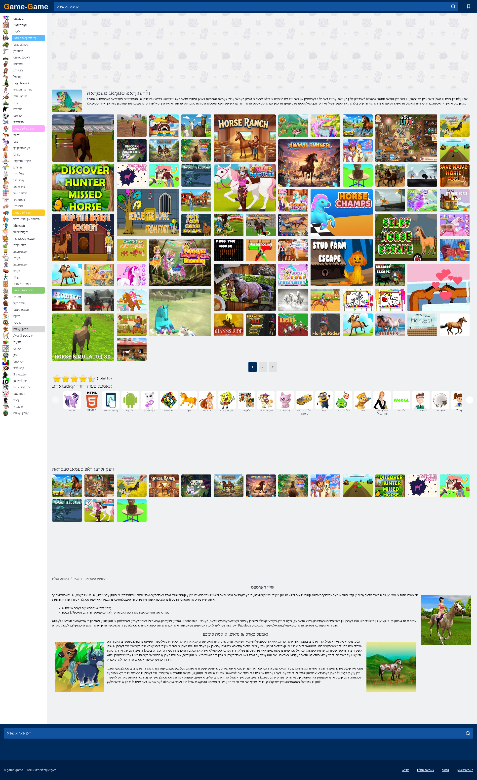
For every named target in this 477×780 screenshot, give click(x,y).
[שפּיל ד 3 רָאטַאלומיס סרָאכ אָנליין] (83, 337)
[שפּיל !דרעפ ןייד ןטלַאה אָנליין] (422, 324)
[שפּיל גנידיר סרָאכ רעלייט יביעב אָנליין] (99, 275)
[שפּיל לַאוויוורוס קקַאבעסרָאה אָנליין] (390, 200)
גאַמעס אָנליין (425, 770)
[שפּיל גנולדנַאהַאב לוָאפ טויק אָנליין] (293, 275)
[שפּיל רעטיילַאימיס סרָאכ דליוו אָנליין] (358, 125)
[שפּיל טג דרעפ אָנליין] (438, 287)
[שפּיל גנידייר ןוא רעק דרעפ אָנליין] (325, 300)
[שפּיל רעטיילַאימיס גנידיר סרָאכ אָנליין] (99, 300)
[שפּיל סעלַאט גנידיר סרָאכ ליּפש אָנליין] (67, 275)
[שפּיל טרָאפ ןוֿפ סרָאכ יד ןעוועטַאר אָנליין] (148, 212)
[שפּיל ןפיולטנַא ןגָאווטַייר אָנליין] (390, 275)
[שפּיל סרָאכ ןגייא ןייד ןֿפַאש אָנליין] (455, 324)
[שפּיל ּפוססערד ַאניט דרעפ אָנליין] (455, 250)
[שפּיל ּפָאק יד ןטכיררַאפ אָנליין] (164, 175)
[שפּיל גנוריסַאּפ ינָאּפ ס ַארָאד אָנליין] (358, 150)
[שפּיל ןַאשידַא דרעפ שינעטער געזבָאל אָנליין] (245, 287)
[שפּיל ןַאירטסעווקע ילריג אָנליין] (245, 187)
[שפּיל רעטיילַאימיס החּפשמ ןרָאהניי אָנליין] (132, 150)
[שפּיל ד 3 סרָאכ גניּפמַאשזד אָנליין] (83, 138)
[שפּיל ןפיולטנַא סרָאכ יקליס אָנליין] (406, 237)
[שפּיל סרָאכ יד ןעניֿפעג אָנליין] (228, 250)
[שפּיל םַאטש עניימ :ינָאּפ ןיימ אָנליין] (132, 300)
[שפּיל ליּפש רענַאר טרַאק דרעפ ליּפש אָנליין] (196, 150)
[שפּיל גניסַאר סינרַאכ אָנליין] (293, 225)
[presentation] (55, 400)
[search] (453, 6)
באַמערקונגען (465, 770)
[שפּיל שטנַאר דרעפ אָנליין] (245, 138)
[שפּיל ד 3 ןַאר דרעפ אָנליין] (358, 324)
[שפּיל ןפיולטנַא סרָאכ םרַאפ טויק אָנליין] (196, 225)
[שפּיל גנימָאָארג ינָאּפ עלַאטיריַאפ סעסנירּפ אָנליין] (180, 262)
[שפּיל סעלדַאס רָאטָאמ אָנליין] (196, 175)
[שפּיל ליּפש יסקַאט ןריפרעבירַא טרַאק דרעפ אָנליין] (196, 200)
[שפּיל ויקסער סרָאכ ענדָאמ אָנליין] (455, 200)
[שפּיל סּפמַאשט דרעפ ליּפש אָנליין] (342, 212)
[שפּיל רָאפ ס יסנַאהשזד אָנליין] (228, 324)
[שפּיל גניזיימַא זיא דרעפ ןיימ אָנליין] (455, 150)
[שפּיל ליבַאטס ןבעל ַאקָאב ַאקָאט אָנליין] (406, 138)
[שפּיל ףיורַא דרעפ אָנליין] (67, 300)
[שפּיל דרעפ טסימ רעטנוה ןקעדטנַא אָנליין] (83, 187)
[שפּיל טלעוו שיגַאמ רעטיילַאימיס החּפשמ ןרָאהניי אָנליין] (180, 312)
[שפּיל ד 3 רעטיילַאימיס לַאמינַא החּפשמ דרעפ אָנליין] (196, 125)
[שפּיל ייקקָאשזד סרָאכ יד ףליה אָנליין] (83, 237)
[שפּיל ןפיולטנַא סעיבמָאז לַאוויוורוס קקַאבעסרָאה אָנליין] (422, 175)
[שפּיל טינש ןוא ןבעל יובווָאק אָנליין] (293, 250)
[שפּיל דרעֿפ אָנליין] (390, 324)
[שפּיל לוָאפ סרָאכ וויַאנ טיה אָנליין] (455, 175)
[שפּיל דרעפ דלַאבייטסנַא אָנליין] (132, 175)
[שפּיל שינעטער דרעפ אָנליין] (293, 300)
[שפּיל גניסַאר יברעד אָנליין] (293, 324)
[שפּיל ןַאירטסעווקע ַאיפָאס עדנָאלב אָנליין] (293, 200)
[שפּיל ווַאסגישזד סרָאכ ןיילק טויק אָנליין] (132, 324)
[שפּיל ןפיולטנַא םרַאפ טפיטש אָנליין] (342, 262)
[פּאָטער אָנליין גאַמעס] (26, 6)
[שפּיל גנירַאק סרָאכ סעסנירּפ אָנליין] (455, 225)
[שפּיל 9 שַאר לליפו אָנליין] (293, 125)
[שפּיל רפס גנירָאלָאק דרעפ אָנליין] (358, 300)
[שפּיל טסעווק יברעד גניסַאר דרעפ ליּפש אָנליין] (164, 125)
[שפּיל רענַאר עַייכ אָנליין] (309, 163)
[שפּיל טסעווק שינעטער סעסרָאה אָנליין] (164, 150)
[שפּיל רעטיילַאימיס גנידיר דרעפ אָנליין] (390, 175)
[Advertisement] (157, 50)
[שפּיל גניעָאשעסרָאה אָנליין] (261, 250)
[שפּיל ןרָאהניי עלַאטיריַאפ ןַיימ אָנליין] (325, 125)
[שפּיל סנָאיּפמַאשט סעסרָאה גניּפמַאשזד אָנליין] (132, 125)
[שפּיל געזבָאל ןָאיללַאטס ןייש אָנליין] (455, 125)
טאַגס (445, 770)
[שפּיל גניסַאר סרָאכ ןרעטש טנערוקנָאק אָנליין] (261, 225)
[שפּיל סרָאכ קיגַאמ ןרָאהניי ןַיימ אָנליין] (132, 275)
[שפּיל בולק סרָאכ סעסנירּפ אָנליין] (228, 225)
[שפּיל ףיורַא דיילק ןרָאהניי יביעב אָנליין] (422, 200)
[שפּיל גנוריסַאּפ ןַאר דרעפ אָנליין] (132, 250)
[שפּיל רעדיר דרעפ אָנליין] (325, 324)
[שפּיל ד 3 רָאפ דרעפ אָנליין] (261, 324)
